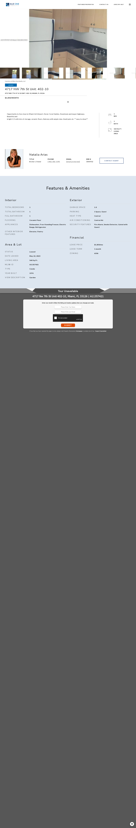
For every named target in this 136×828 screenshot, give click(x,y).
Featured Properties (86, 4)
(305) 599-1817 (119, 4)
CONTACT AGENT (111, 161)
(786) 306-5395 (54, 162)
